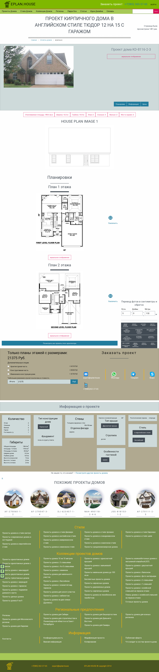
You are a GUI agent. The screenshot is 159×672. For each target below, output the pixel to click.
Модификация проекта (94, 638)
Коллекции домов (44, 11)
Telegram (134, 378)
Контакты (6, 639)
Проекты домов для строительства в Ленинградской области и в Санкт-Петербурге (60, 621)
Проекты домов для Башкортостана (100, 614)
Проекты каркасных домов (96, 583)
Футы (123, 309)
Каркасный (44, 426)
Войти (153, 4)
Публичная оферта (133, 638)
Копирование (90, 642)
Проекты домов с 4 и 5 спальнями (58, 566)
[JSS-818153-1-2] (119, 499)
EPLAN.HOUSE (23, 4)
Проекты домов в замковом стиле (58, 547)
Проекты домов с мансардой (15, 570)
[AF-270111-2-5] (145, 499)
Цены (144, 104)
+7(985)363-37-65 (90, 389)
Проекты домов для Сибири (55, 614)
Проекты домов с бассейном (56, 581)
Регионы (60, 11)
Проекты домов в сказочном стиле (100, 543)
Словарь (110, 11)
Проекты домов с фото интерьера (140, 576)
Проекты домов (9, 11)
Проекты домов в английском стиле (59, 536)
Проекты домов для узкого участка (59, 592)
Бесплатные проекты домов (97, 579)
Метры (147, 309)
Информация (134, 104)
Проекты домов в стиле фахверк (58, 532)
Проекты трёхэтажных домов (15, 578)
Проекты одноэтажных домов (15, 559)
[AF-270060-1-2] (13, 499)
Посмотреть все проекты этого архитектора (59, 343)
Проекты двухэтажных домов (15, 574)
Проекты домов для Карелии (15, 626)
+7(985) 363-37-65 (136, 4)
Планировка (120, 104)
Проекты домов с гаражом (14, 586)
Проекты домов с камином (55, 570)
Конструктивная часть (19, 370)
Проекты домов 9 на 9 (12, 601)
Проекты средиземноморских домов (101, 547)
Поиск (156, 11)
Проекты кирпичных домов (96, 591)
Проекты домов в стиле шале (138, 536)
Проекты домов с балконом (137, 572)
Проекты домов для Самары (97, 625)
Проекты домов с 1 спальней (138, 584)
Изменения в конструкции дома (22, 374)
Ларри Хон (72, 11)
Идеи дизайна (96, 11)
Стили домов (26, 11)
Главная (34, 40)
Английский (138, 440)
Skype (152, 378)
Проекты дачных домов (13, 597)
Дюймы (135, 309)
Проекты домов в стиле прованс (99, 532)
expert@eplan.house (91, 378)
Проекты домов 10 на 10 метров (58, 558)
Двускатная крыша (110, 425)
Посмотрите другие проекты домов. (92, 473)
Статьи (83, 11)
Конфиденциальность (53, 638)
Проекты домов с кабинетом (56, 596)
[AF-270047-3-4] (39, 499)
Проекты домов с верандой (14, 582)
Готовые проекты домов (136, 602)
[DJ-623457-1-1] (66, 499)
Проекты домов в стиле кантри (16, 533)
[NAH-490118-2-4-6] (92, 499)
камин (105, 459)
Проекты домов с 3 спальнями (57, 562)
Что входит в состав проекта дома (141, 642)
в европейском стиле (142, 432)
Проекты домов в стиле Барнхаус (140, 532)
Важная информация (52, 642)
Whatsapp (115, 378)
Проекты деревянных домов (97, 587)
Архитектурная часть (18, 366)
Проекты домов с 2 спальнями (139, 580)
